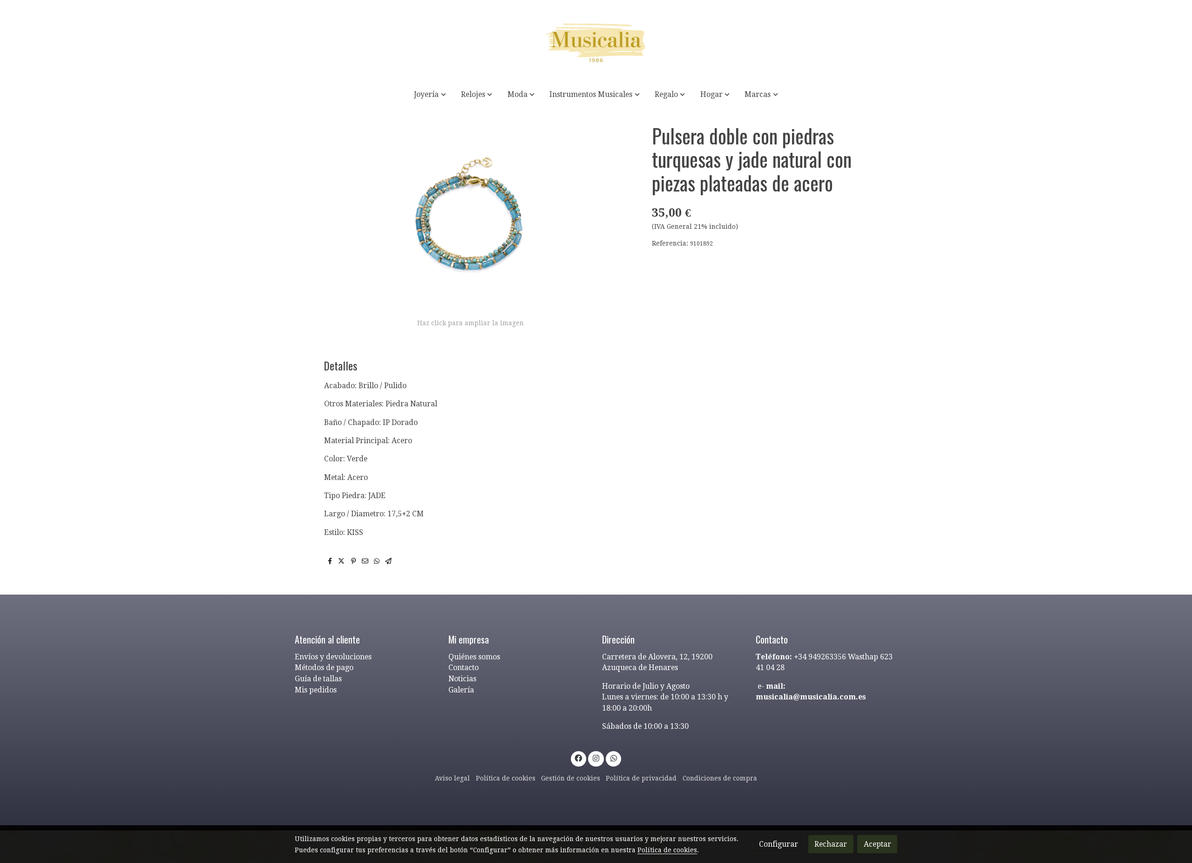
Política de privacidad (641, 778)
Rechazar (830, 844)
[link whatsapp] (613, 757)
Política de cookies (505, 778)
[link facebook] (578, 757)
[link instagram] (596, 757)
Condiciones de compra (720, 778)
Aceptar (877, 844)
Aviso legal (452, 778)
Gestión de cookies (570, 778)
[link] (596, 40)
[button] (430, 94)
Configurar (778, 844)
